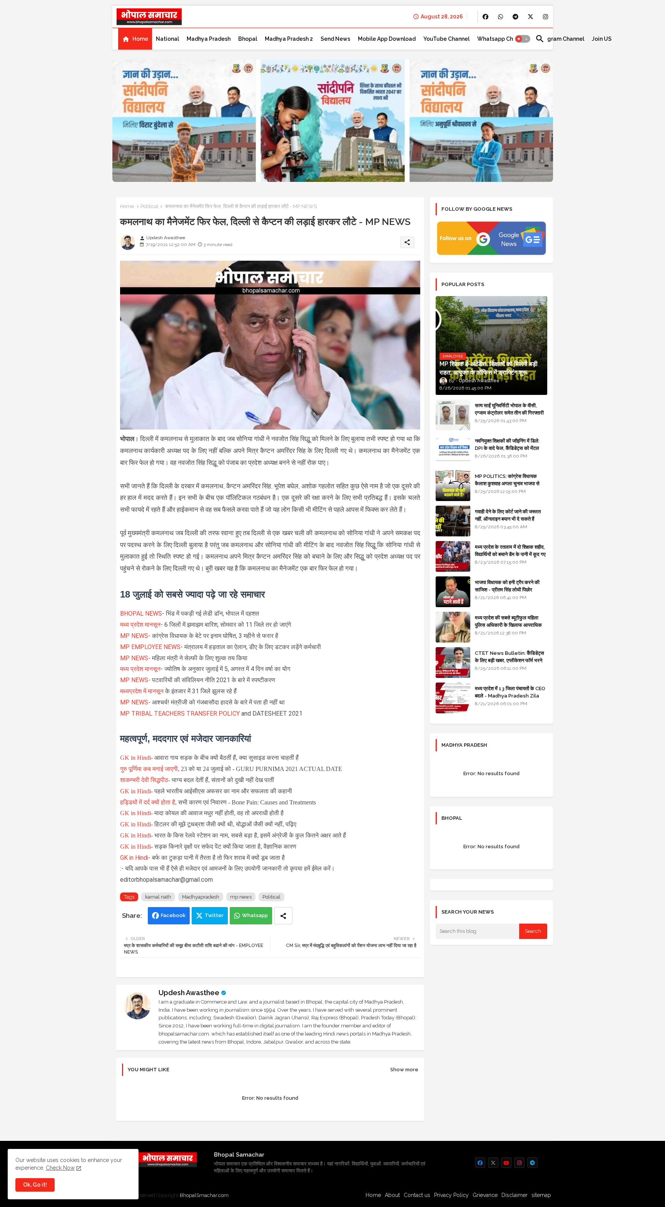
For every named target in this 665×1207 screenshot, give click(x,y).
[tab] (135, 39)
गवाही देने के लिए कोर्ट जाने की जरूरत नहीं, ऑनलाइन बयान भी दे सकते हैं (508, 515)
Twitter (214, 915)
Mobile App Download (387, 39)
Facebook (173, 915)
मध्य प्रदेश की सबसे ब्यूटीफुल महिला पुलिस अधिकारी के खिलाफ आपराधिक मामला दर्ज (508, 624)
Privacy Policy (451, 1195)
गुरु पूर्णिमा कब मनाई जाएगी (149, 769)
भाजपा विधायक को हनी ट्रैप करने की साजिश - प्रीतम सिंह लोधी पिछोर (507, 585)
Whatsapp (255, 915)
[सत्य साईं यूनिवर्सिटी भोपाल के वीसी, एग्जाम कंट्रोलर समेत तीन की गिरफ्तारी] (453, 415)
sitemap (541, 1195)
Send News (335, 39)
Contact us (417, 1195)
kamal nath (158, 897)
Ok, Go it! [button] (35, 1185)
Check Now (60, 1168)
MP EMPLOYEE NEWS (150, 647)
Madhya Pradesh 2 (289, 39)
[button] (522, 39)
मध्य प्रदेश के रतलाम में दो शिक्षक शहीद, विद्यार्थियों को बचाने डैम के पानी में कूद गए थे (510, 554)
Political (149, 206)
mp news (241, 897)
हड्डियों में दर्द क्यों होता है (147, 802)
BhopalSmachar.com (204, 1195)
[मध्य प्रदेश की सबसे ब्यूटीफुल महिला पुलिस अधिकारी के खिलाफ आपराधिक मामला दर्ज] (453, 627)
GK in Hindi (135, 757)
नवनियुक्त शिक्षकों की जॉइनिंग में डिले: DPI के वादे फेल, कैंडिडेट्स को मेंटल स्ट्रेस (507, 448)
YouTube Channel (446, 39)
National (167, 39)
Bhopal (247, 39)
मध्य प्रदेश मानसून (140, 624)
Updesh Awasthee (189, 993)
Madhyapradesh (200, 897)
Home (140, 39)
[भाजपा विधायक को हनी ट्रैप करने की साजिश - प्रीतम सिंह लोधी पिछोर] (453, 591)
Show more (404, 1069)
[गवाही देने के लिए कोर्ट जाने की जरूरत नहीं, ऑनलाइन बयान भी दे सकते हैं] (453, 521)
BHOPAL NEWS (141, 613)
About (392, 1195)
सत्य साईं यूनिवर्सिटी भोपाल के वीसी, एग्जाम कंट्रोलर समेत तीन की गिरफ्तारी (509, 409)
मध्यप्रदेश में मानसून (142, 691)
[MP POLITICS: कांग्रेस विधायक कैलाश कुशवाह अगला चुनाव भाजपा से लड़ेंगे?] (453, 485)
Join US (602, 39)
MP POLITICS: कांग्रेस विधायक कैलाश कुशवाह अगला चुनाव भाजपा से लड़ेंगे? (507, 483)
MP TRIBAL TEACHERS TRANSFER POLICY (180, 713)
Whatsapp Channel (502, 39)
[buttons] (485, 17)
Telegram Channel (559, 39)
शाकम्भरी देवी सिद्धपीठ (144, 780)
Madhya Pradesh (209, 39)
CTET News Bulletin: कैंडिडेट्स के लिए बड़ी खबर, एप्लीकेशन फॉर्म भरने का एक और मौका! (509, 660)
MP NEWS (134, 635)
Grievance (485, 1195)
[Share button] (283, 915)
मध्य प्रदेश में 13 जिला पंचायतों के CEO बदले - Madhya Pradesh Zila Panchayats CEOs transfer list (510, 699)
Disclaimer (514, 1195)
